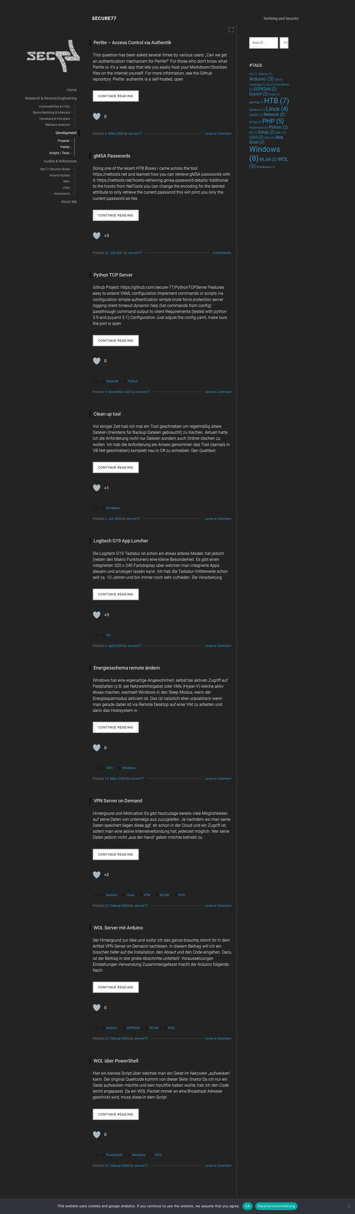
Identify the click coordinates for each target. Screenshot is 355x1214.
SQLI (280, 132)
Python (133, 381)
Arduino (111, 895)
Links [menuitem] (66, 187)
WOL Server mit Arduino (118, 927)
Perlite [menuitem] (65, 147)
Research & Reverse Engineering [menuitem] (51, 98)
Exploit (258, 93)
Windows (113, 508)
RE (253, 132)
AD (253, 74)
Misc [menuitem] (66, 181)
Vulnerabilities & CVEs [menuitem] (54, 106)
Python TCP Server (113, 275)
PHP (273, 121)
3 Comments (222, 253)
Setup (266, 132)
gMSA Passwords (112, 156)
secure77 (135, 133)
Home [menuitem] (72, 90)
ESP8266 (133, 1028)
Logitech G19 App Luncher (121, 540)
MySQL (256, 115)
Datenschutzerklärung (276, 1206)
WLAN (164, 895)
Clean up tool (107, 414)
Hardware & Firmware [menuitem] (55, 119)
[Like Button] (97, 116)
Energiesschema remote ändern (127, 668)
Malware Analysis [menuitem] (57, 125)
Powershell (114, 1155)
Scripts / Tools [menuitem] (59, 153)
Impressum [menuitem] (62, 193)
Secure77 (104, 18)
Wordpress (266, 167)
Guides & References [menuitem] (60, 161)
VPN (147, 895)
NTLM (255, 122)
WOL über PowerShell (116, 1061)
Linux (130, 895)
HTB (276, 100)
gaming (256, 102)
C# (108, 635)
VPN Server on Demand (118, 800)
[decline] (348, 1206)
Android (265, 74)
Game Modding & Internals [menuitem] (51, 112)
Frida (274, 94)
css (270, 84)
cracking (257, 84)
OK (247, 1206)
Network (112, 381)
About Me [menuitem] (69, 202)
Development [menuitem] (66, 133)
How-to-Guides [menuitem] (59, 175)
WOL (182, 895)
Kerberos (257, 109)
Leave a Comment (218, 133)
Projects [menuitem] (63, 141)
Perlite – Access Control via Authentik (132, 42)
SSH (109, 768)
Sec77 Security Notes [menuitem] (55, 169)
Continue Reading (118, 98)
